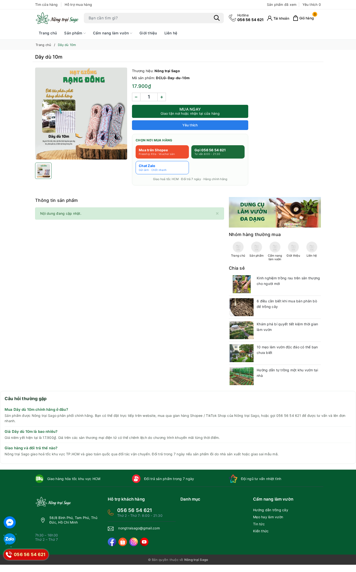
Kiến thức (261, 531)
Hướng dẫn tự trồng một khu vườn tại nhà (287, 373)
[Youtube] (144, 542)
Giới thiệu (148, 33)
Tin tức (259, 524)
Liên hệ (171, 33)
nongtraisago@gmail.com (139, 528)
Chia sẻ (237, 268)
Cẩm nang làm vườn (111, 33)
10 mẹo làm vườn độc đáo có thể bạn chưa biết (287, 350)
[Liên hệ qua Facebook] (10, 522)
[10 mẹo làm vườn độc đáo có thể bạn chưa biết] (241, 353)
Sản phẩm (73, 33)
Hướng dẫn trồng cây (270, 510)
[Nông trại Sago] (57, 18)
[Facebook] (112, 542)
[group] (81, 113)
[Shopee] (122, 542)
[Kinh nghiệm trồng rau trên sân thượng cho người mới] (241, 284)
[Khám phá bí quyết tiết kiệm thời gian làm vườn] (241, 330)
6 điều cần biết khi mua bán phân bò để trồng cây (287, 304)
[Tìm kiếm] (216, 18)
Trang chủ (48, 33)
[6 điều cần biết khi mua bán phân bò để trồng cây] (241, 307)
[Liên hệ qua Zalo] (10, 539)
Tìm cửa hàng (46, 4)
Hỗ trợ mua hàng (78, 4)
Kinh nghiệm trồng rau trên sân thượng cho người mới (288, 281)
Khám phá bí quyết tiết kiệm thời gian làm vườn (287, 327)
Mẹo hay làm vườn (268, 517)
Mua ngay (190, 111)
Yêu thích (311, 4)
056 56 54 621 (250, 17)
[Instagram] (133, 542)
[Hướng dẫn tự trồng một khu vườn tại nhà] (241, 376)
